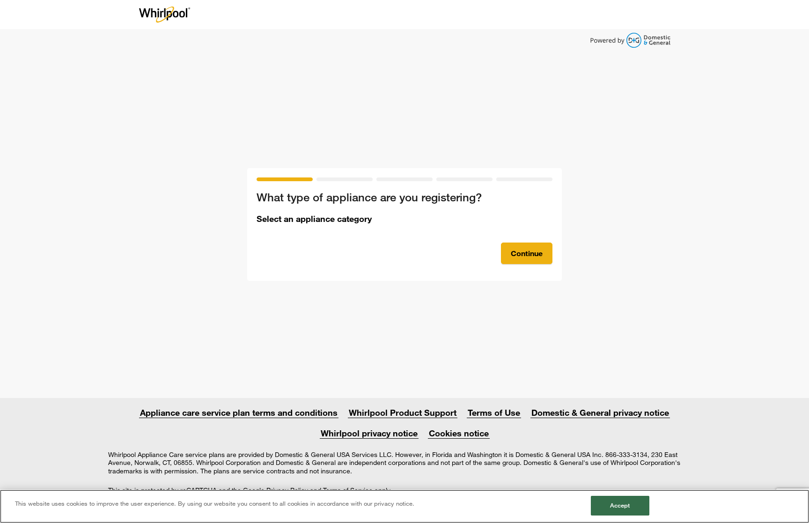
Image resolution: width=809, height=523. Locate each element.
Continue (527, 253)
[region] (404, 506)
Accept (620, 505)
